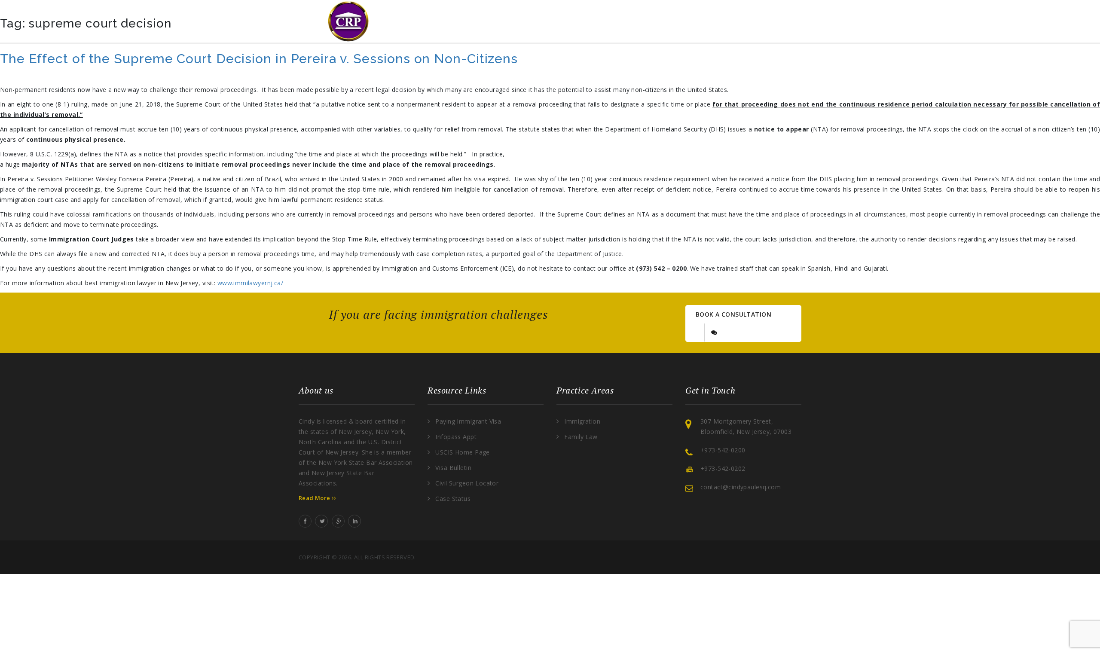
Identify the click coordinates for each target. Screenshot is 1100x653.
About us (532, 21)
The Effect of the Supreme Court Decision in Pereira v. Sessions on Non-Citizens (259, 58)
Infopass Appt (455, 437)
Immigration (582, 421)
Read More (315, 498)
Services (598, 21)
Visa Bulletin (453, 468)
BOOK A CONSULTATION (733, 314)
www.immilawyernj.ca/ (250, 283)
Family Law (580, 437)
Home (470, 21)
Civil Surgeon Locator (466, 483)
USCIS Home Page (462, 452)
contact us (731, 21)
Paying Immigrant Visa (468, 421)
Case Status (453, 498)
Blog (666, 21)
